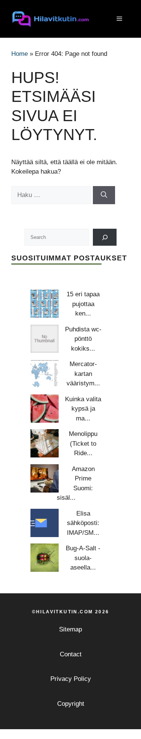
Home (19, 53)
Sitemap (70, 629)
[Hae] (104, 195)
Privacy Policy (70, 678)
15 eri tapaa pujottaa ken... (83, 304)
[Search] (105, 237)
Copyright (70, 703)
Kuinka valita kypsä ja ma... (83, 409)
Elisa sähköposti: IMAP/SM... (83, 523)
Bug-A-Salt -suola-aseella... (83, 558)
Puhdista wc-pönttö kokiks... (83, 339)
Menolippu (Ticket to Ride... (83, 443)
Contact (71, 654)
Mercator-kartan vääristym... (83, 373)
